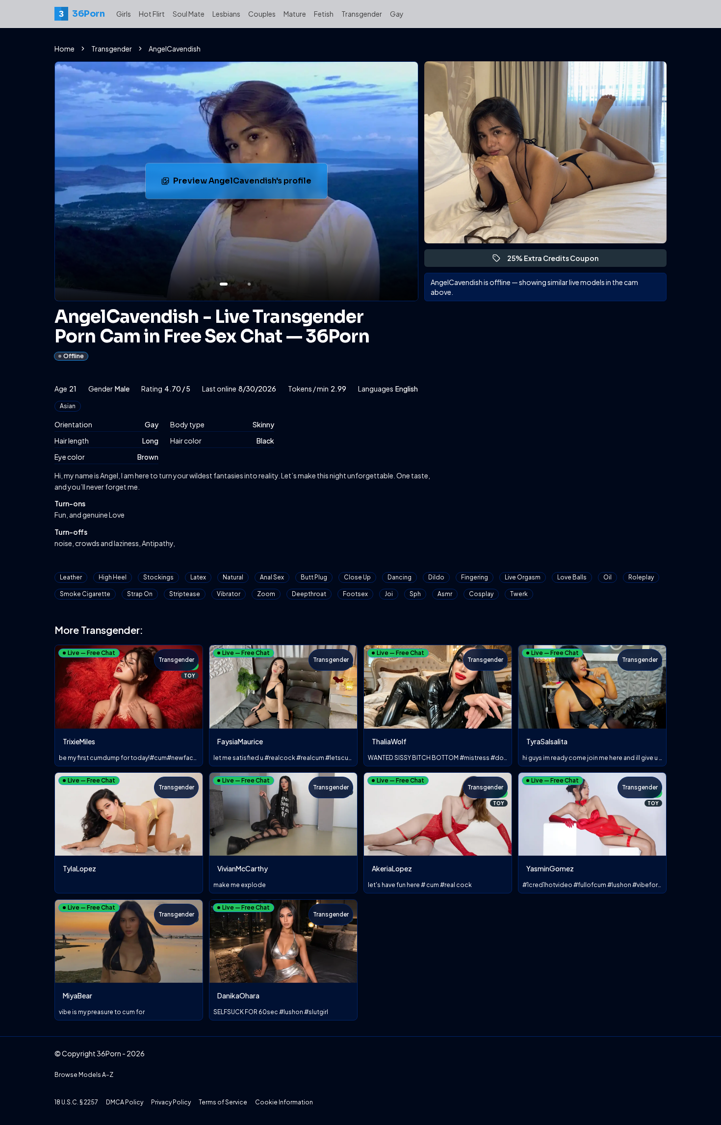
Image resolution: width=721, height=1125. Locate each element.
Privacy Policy (171, 1102)
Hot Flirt (152, 13)
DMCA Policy (124, 1102)
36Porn (81, 13)
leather (71, 577)
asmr (445, 594)
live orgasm (523, 577)
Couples (262, 13)
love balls (572, 577)
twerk (519, 594)
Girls (123, 13)
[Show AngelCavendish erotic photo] (223, 284)
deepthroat (309, 594)
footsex (355, 594)
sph (415, 594)
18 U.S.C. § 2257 (76, 1102)
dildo (436, 577)
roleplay (641, 577)
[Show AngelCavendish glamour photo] (249, 284)
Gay (397, 13)
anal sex (272, 577)
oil (607, 577)
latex (198, 577)
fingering (474, 577)
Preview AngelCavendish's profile (242, 184)
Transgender (361, 13)
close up (357, 577)
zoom (266, 594)
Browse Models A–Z (83, 1074)
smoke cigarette (85, 594)
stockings (158, 577)
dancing (399, 577)
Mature (294, 13)
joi (389, 594)
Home (64, 48)
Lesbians (226, 13)
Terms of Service (223, 1102)
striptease (184, 594)
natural (233, 577)
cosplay (481, 594)
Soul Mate (189, 13)
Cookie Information (284, 1102)
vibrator (228, 594)
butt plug (314, 577)
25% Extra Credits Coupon (557, 260)
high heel (113, 577)
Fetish (324, 13)
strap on (140, 594)
